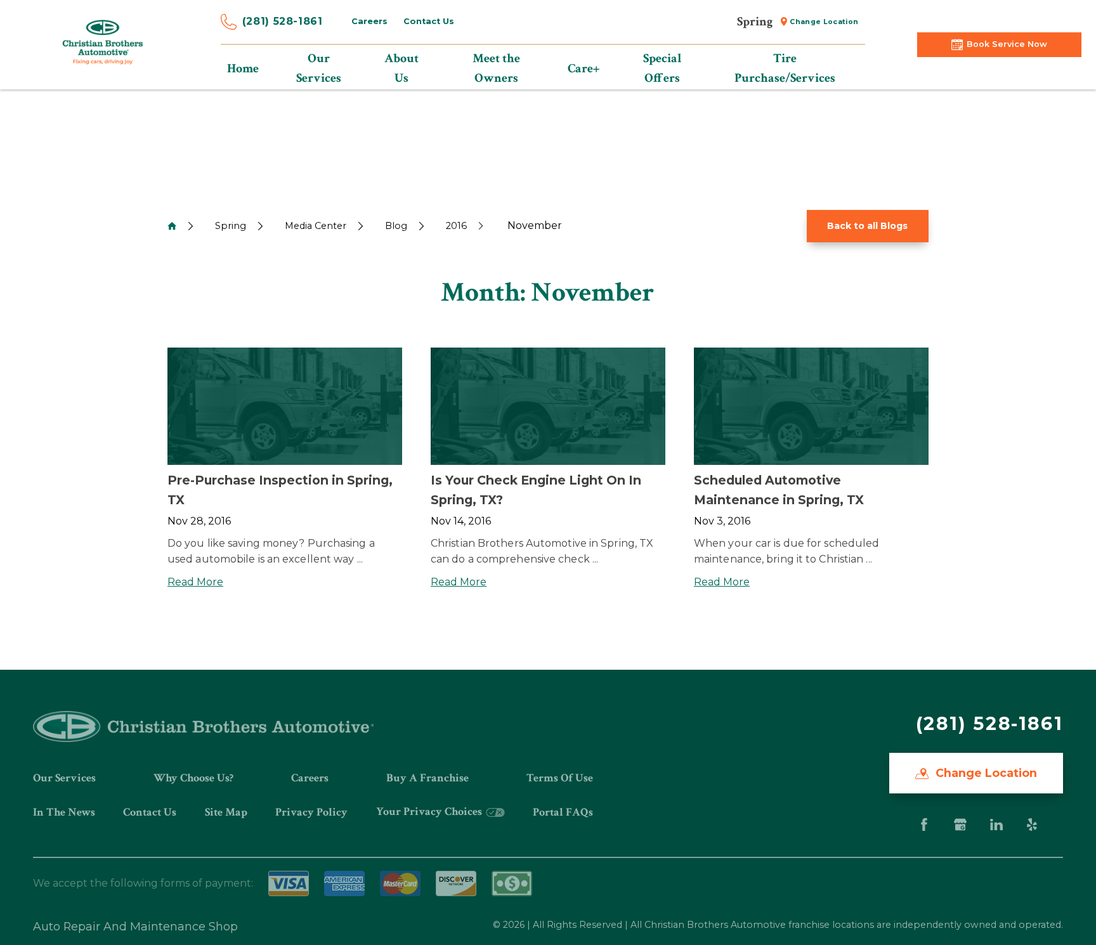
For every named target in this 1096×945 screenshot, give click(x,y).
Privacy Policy (311, 812)
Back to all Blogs (867, 225)
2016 (456, 225)
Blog (396, 225)
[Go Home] (171, 225)
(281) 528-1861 (282, 21)
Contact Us (428, 21)
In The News (64, 812)
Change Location (824, 22)
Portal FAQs (563, 812)
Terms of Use (559, 778)
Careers (369, 21)
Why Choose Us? (193, 778)
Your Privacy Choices (430, 811)
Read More (195, 582)
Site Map (226, 812)
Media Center (315, 225)
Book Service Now (1007, 44)
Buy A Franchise (427, 778)
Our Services (64, 778)
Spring (230, 225)
